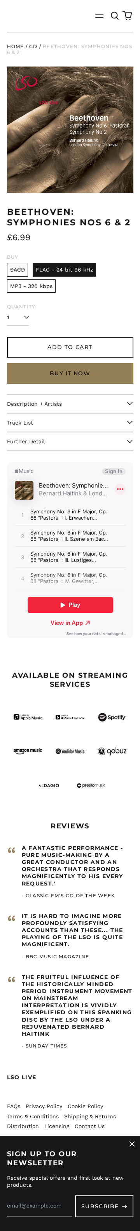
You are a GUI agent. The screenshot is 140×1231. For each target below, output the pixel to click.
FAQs (13, 1106)
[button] (115, 16)
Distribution (23, 1126)
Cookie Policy (85, 1106)
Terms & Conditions (33, 1116)
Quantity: (22, 307)
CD (33, 46)
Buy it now (70, 373)
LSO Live (22, 1077)
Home (15, 46)
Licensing (56, 1126)
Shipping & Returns (90, 1116)
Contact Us (90, 1126)
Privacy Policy (44, 1106)
